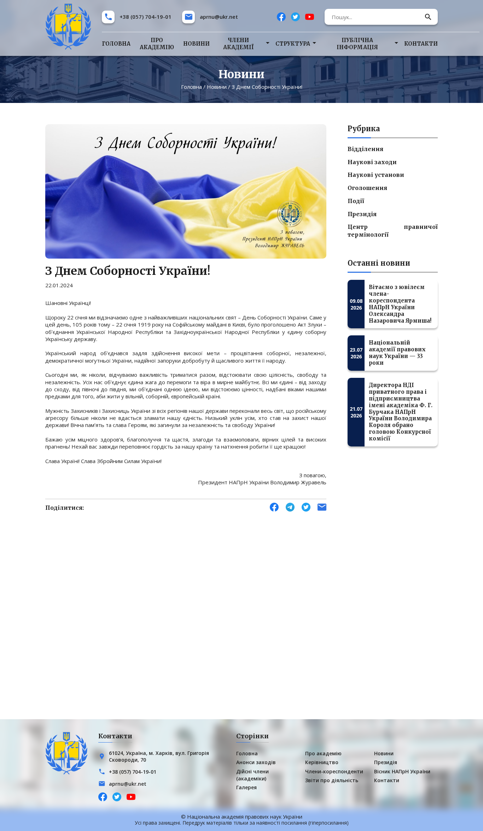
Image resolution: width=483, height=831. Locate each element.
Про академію (157, 44)
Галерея (246, 787)
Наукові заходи (372, 162)
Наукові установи (376, 174)
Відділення (365, 148)
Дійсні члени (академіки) (252, 775)
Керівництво (321, 762)
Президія (362, 214)
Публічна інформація (357, 44)
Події (356, 200)
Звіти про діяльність (331, 780)
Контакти (421, 43)
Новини (196, 43)
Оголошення (367, 187)
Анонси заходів (256, 762)
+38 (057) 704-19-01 (145, 16)
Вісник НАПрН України (402, 771)
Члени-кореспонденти (334, 771)
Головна (116, 43)
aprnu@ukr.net (219, 16)
